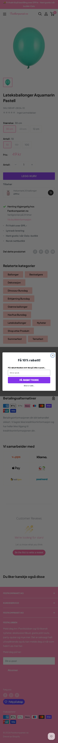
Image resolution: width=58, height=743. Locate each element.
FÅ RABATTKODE (29, 380)
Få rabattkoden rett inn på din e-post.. (26, 367)
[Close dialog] (53, 355)
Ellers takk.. (29, 385)
